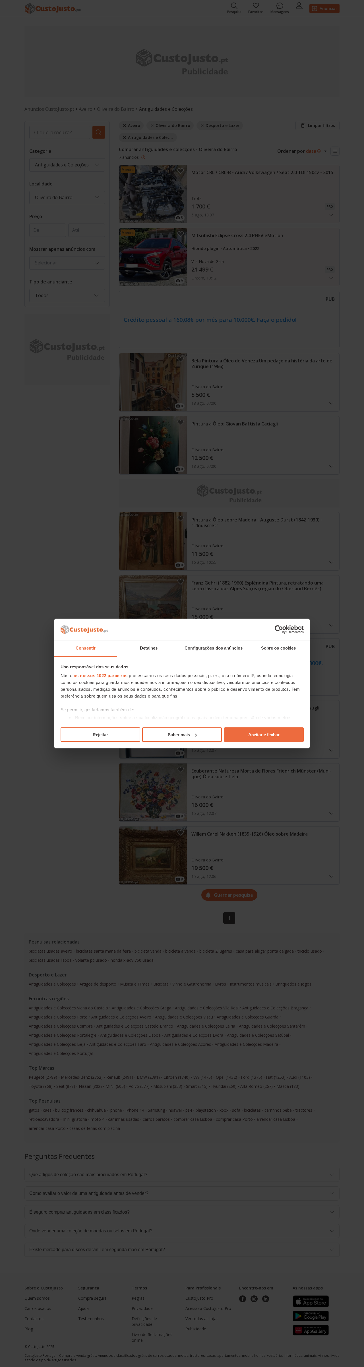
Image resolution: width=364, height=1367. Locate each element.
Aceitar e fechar (264, 734)
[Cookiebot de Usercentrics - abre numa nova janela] (279, 629)
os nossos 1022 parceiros (101, 675)
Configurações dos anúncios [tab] (214, 648)
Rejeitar (100, 734)
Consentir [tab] (86, 648)
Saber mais (179, 734)
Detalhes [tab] (149, 648)
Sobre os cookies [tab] (278, 648)
